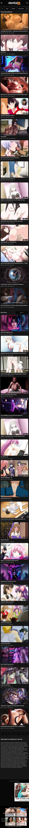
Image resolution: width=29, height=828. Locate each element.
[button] (26, 8)
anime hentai (21, 8)
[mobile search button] (27, 3)
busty (7, 8)
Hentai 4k (12, 826)
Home (4, 813)
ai (2, 8)
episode (13, 8)
